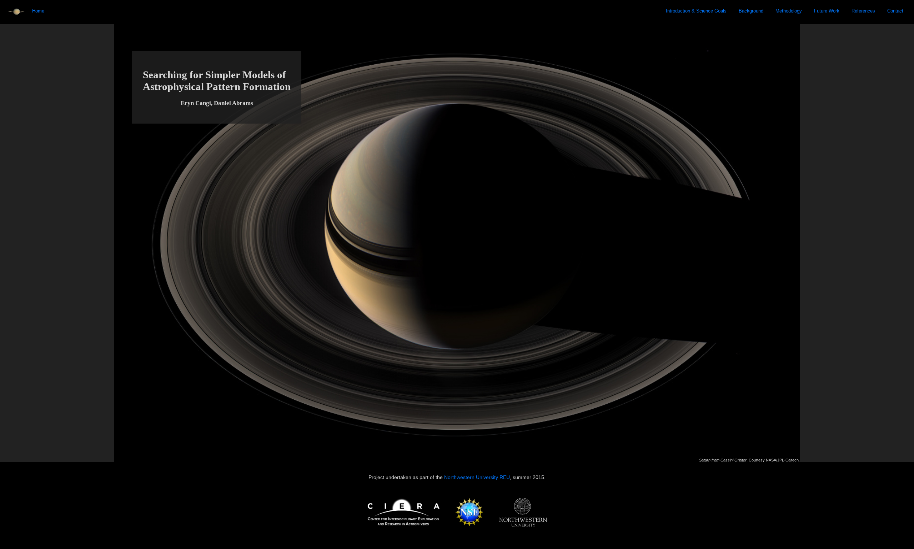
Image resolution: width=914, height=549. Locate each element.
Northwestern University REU (477, 477)
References (863, 11)
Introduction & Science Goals (696, 11)
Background (751, 11)
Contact (895, 11)
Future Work (826, 11)
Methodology (788, 11)
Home (38, 11)
